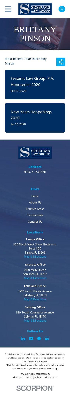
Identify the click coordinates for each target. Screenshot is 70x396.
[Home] (35, 9)
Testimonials (35, 215)
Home (35, 196)
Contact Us (35, 222)
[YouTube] (31, 338)
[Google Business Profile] (47, 338)
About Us (35, 202)
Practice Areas (35, 209)
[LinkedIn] (23, 338)
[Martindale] (39, 338)
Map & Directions (35, 257)
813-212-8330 (35, 172)
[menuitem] (17, 378)
